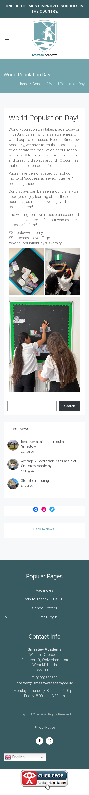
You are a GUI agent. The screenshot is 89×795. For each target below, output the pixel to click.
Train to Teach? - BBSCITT (44, 599)
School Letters (44, 608)
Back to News (43, 529)
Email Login (47, 617)
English (18, 757)
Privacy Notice (45, 727)
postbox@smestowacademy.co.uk (45, 683)
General (38, 84)
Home (23, 84)
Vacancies (44, 590)
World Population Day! (43, 117)
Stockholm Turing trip (38, 481)
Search (69, 406)
